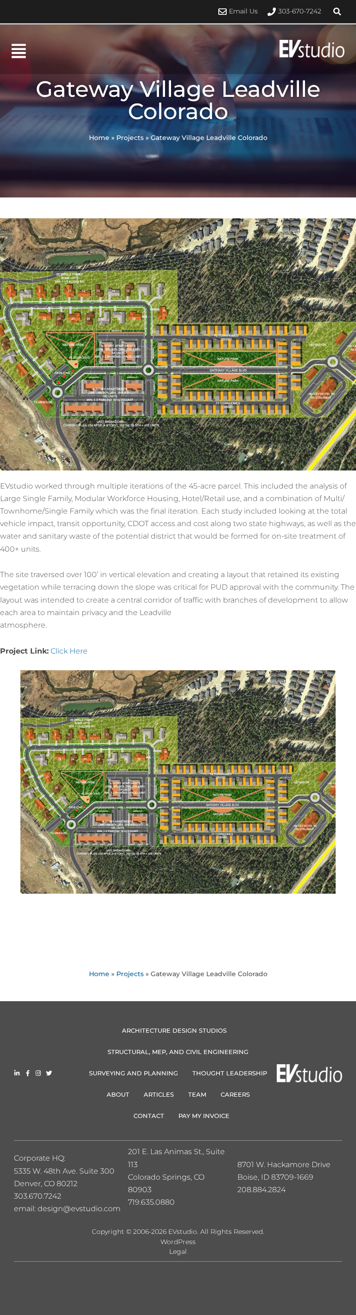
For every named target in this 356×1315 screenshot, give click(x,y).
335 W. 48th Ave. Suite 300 (67, 1171)
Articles (159, 1094)
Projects (130, 137)
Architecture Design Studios (174, 1030)
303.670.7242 (37, 1196)
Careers (235, 1094)
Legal (178, 1251)
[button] (337, 12)
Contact (149, 1115)
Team (197, 1094)
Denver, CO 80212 (45, 1183)
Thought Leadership (229, 1073)
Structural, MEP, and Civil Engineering (178, 1051)
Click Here (69, 650)
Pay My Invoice (203, 1115)
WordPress (178, 1242)
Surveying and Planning (133, 1073)
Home (99, 137)
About (118, 1094)
